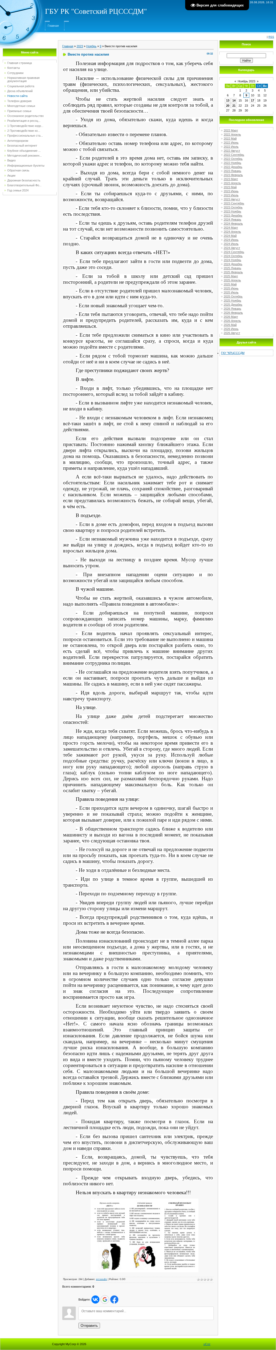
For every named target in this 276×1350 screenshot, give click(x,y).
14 (234, 100)
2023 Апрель (232, 183)
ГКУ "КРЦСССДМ (232, 353)
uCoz (207, 1344)
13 (227, 100)
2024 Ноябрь (232, 260)
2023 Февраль (233, 175)
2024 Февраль (233, 223)
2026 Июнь (231, 328)
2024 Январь (232, 219)
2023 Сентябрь (234, 203)
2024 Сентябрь (234, 252)
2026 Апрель (232, 320)
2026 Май (230, 324)
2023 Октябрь (233, 207)
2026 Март (231, 316)
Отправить (89, 1326)
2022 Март (231, 130)
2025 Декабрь (233, 304)
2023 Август (232, 199)
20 (227, 105)
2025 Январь (232, 268)
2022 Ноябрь (232, 162)
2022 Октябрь (233, 158)
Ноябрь (91, 46)
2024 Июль (231, 243)
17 (252, 100)
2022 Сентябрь (234, 154)
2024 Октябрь (233, 256)
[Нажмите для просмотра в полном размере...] (144, 1201)
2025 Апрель (232, 280)
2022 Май (230, 138)
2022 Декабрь (233, 166)
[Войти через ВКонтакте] (95, 1299)
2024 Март (231, 227)
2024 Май (230, 235)
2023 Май (230, 187)
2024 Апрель (232, 231)
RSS (271, 36)
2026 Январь (232, 308)
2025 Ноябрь (232, 300)
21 (234, 105)
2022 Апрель (232, 134)
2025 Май (230, 284)
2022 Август (232, 150)
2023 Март (231, 179)
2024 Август (232, 247)
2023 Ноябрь (232, 211)
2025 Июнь (231, 288)
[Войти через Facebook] (114, 1299)
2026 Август (232, 333)
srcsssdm (101, 1279)
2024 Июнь (231, 239)
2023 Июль (231, 195)
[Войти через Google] (105, 1299)
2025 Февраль (233, 272)
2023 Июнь (231, 191)
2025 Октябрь (233, 296)
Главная (53, 25)
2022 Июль (231, 146)
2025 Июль (231, 292)
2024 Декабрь (233, 264)
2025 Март (231, 276)
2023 (80, 46)
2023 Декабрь (233, 215)
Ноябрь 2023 (246, 81)
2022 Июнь (231, 142)
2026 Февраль (233, 312)
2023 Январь (232, 171)
